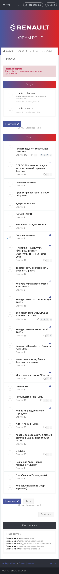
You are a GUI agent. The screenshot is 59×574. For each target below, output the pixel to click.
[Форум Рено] (29, 24)
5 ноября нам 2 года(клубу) (31, 475)
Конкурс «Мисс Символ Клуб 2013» (32, 331)
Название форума (26, 182)
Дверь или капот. (26, 203)
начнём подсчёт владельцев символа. (32, 150)
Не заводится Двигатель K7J (32, 224)
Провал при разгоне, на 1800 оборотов (32, 194)
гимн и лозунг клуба (27, 423)
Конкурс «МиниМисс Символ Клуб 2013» (32, 285)
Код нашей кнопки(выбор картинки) (30, 487)
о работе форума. (26, 93)
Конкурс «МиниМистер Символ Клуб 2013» (33, 347)
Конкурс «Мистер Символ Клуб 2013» (33, 301)
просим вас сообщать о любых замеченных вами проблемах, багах (34, 437)
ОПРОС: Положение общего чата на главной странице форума (32, 168)
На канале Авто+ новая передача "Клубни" (29, 463)
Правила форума (25, 235)
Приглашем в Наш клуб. (29, 396)
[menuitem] (6, 4)
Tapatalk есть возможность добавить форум (32, 269)
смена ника (22, 386)
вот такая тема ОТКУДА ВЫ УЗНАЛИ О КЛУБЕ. (32, 314)
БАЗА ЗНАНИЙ (24, 214)
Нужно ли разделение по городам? (30, 412)
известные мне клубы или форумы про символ (30, 361)
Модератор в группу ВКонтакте (34, 375)
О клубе (9, 59)
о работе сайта (24, 108)
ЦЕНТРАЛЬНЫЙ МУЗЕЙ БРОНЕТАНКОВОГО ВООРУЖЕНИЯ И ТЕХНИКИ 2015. (31, 252)
